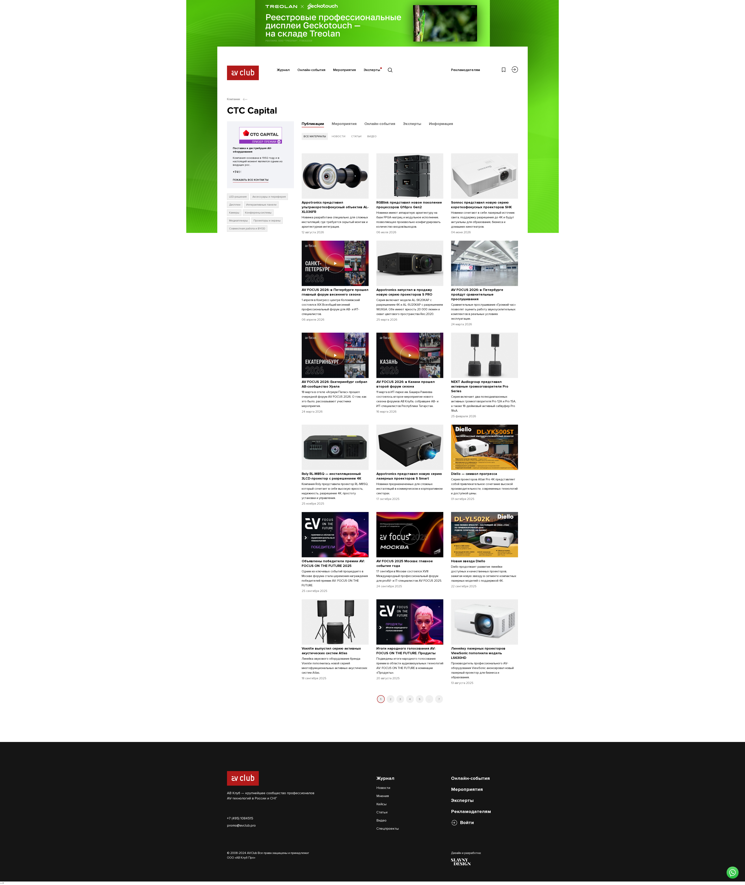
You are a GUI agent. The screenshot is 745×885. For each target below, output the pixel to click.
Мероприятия (344, 70)
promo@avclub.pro (241, 825)
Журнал (283, 70)
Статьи (381, 812)
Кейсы (381, 804)
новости (338, 136)
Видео (381, 820)
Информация (441, 123)
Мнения (382, 796)
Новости (383, 788)
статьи (356, 136)
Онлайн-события (311, 70)
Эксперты (372, 70)
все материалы (315, 136)
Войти (467, 822)
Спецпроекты (387, 828)
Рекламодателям (465, 70)
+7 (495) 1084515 (240, 818)
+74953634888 (244, 172)
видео (372, 136)
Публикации (313, 123)
